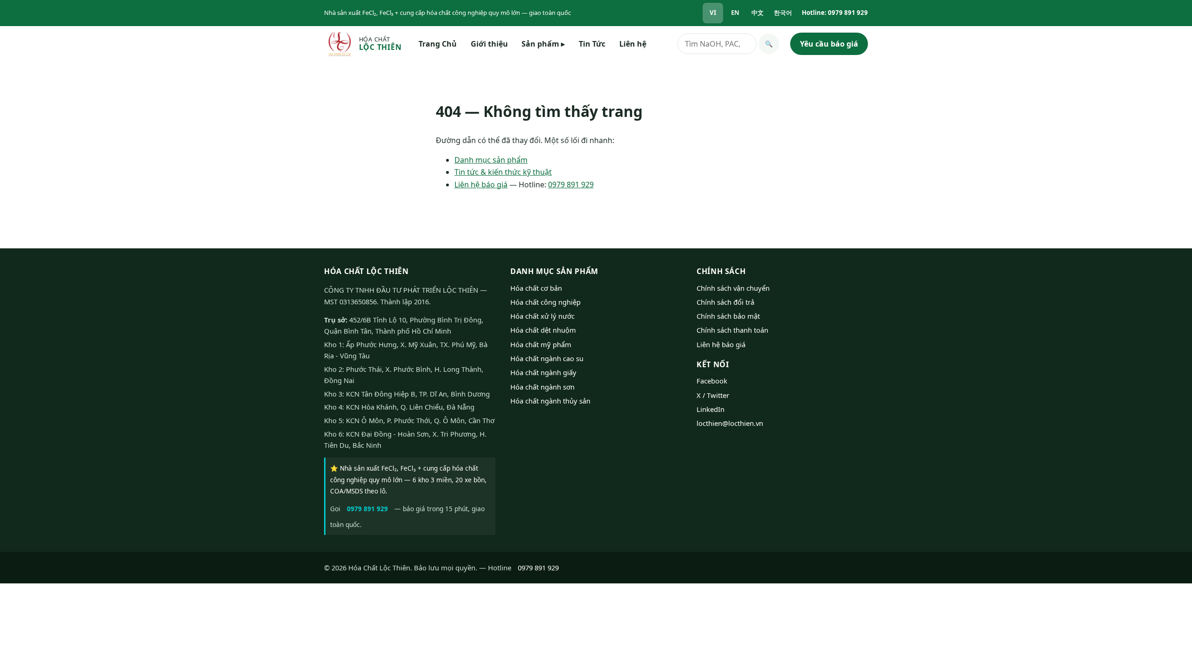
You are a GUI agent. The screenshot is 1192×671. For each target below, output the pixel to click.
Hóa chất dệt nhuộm (543, 330)
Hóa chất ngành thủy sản (550, 400)
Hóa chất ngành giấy (543, 372)
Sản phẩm (543, 44)
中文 (758, 12)
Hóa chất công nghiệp (545, 302)
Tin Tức (592, 44)
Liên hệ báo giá (481, 184)
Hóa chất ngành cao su (546, 358)
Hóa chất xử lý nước (542, 316)
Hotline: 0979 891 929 (835, 12)
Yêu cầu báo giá (829, 44)
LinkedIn (711, 409)
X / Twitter (713, 395)
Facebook (712, 380)
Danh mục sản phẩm (491, 160)
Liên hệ (632, 44)
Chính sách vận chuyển (733, 288)
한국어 (783, 12)
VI (713, 12)
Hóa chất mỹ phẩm (540, 344)
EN (735, 12)
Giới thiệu (489, 44)
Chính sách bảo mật (728, 316)
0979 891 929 (571, 184)
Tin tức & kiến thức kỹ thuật (503, 172)
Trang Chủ (438, 44)
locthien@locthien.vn (730, 423)
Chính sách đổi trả (725, 302)
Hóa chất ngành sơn (542, 386)
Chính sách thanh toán (732, 330)
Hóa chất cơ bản (536, 288)
